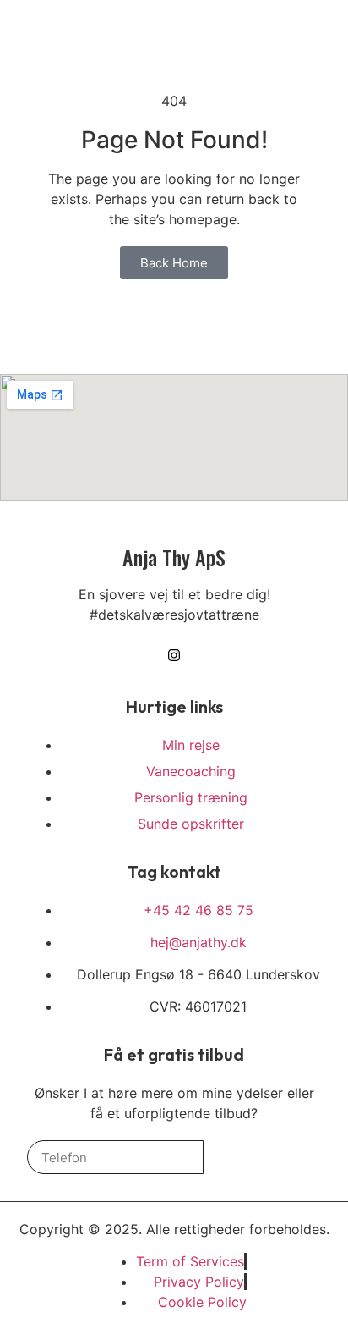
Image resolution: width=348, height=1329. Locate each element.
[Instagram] (311, 38)
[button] (281, 38)
